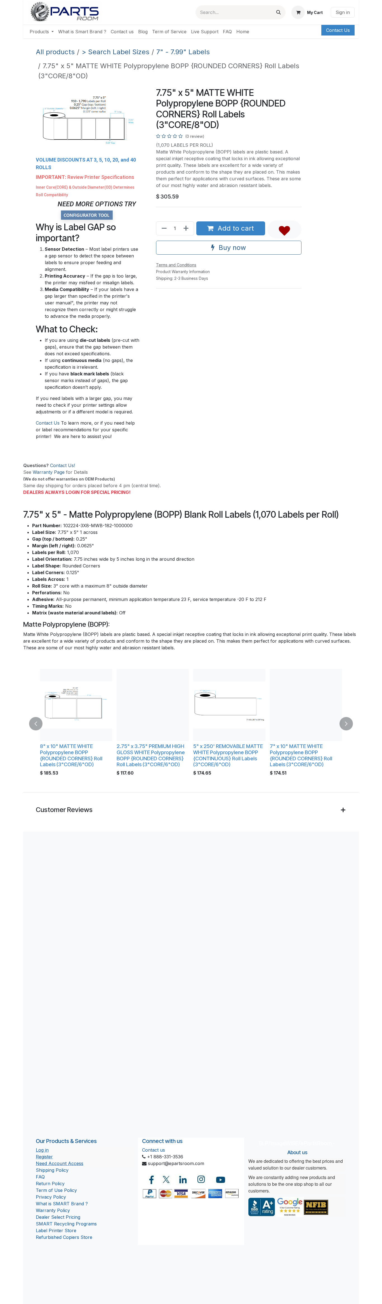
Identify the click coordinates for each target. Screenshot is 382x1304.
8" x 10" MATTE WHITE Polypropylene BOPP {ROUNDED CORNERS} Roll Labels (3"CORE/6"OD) (71, 755)
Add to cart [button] (235, 228)
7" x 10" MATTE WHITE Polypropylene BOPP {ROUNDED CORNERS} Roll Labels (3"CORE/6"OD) (301, 755)
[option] (191, 723)
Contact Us (338, 30)
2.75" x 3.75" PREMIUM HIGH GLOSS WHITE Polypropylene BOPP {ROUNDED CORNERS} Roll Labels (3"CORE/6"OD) (151, 755)
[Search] (279, 12)
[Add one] (187, 228)
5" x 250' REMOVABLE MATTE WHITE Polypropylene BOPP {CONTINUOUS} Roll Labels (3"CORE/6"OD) (228, 755)
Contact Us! (62, 465)
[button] (284, 229)
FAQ (40, 1177)
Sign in (343, 12)
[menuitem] (41, 31)
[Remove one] (163, 228)
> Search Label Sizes (115, 52)
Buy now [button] (231, 247)
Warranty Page (49, 472)
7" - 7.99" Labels (183, 52)
